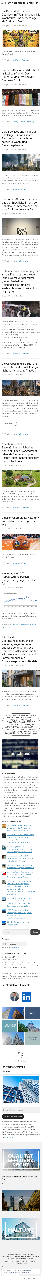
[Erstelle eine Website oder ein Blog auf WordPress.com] (21, 1266)
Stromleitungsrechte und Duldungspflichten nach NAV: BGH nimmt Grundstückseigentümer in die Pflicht (21, 849)
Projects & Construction (21, 261)
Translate (17, 948)
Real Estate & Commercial (21, 60)
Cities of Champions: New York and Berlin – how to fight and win (20, 521)
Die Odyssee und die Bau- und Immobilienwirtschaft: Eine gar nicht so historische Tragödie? (20, 367)
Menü (2, 3)
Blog (17, 1261)
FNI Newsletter (21, 1263)
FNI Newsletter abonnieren (13, 1116)
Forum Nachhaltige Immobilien (21, 2)
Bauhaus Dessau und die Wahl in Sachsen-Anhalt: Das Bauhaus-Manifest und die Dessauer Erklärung (20, 858)
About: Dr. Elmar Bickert (29, 1261)
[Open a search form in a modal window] (40, 3)
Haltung (15, 122)
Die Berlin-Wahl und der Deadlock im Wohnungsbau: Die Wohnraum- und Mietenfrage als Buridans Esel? (19, 828)
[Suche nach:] (16, 932)
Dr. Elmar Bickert (21, 26)
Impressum (31, 1259)
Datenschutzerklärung (22, 1272)
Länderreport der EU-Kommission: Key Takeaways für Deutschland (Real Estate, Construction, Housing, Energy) (21, 874)
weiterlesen (7, 424)
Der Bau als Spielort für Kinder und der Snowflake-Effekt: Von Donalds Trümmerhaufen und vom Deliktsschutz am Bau (20, 797)
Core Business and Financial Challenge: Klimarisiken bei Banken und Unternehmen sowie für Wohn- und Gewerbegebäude (19, 138)
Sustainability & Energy (26, 122)
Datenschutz (9, 1137)
